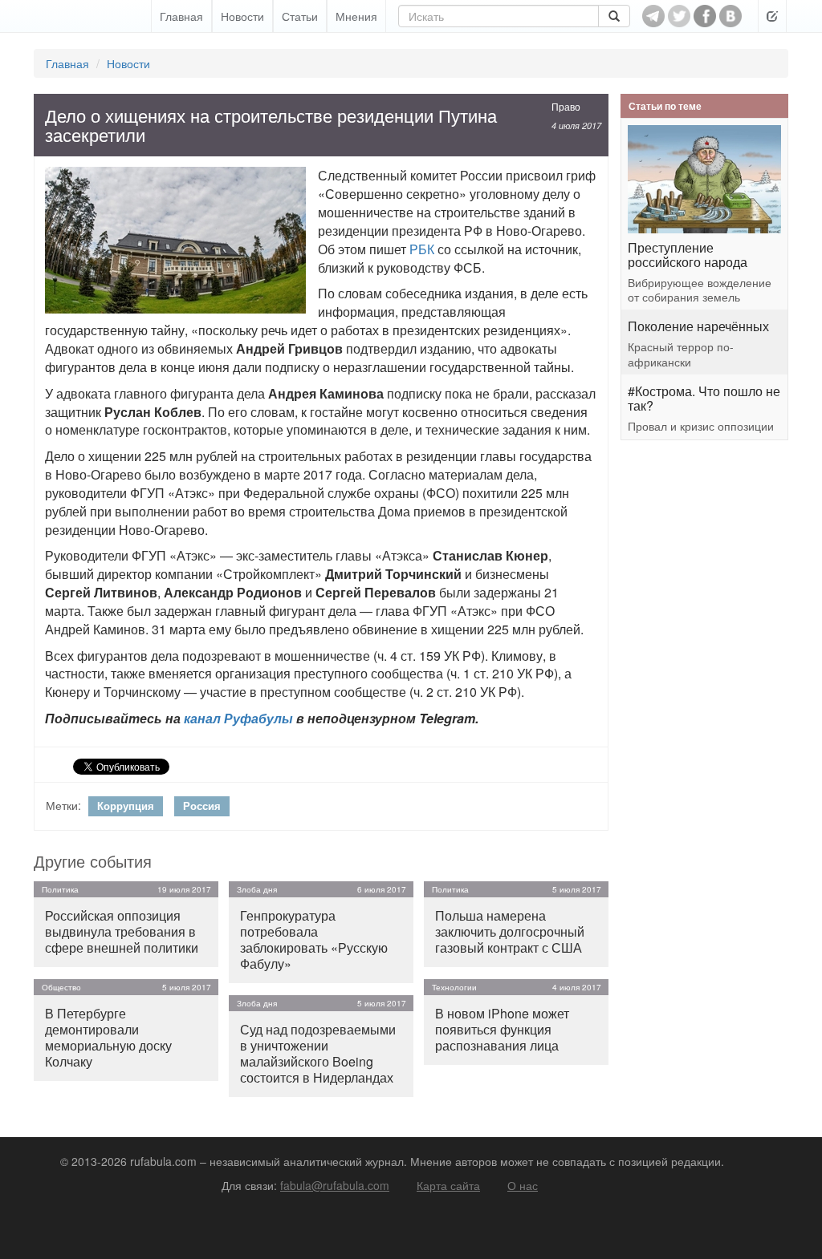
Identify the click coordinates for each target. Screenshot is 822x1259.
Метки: (63, 805)
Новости (242, 16)
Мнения (356, 16)
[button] (772, 16)
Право (565, 106)
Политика (60, 889)
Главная (181, 16)
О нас (522, 1185)
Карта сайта (448, 1185)
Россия (202, 805)
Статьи (300, 16)
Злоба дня (257, 889)
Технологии (454, 987)
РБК (421, 249)
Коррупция (125, 805)
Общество (61, 987)
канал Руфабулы (238, 718)
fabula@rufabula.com (334, 1185)
